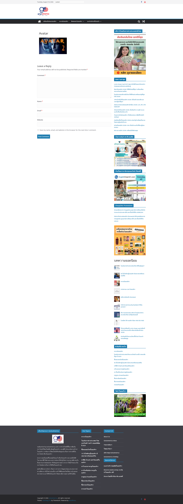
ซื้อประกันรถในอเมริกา (120, 378)
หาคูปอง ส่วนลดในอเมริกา (121, 375)
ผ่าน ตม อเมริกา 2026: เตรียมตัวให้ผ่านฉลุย (126, 130)
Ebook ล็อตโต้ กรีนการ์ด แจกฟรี (113, 476)
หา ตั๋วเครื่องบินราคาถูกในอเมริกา (123, 372)
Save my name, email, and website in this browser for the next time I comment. (68, 130)
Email (39, 111)
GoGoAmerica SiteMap (111, 457)
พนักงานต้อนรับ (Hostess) (128, 297)
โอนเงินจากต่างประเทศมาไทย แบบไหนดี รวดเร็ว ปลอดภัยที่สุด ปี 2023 (90, 443)
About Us (107, 437)
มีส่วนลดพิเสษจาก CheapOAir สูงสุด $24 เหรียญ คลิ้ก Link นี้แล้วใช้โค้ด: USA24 (129, 218)
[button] (83, 21)
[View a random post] (143, 21)
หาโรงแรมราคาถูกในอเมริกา (121, 369)
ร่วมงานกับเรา (108, 445)
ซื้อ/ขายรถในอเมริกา (119, 382)
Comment (41, 75)
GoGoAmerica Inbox (110, 441)
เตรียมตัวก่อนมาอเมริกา (49, 21)
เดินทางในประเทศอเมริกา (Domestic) (124, 216)
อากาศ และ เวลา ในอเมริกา (128, 289)
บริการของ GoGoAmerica (111, 453)
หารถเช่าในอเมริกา (119, 385)
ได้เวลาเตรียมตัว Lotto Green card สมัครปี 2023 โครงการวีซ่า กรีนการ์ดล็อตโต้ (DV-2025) (133, 330)
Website (40, 120)
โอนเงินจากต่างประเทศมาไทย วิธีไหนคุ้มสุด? (132, 266)
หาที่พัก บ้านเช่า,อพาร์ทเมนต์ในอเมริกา (124, 366)
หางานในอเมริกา (63, 21)
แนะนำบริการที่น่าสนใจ (93, 21)
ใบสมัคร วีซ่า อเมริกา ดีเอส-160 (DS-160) (132, 321)
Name (40, 101)
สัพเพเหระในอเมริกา (76, 21)
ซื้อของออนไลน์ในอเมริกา (121, 360)
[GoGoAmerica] (39, 21)
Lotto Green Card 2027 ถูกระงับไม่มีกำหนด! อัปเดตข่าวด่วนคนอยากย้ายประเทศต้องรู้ (129, 85)
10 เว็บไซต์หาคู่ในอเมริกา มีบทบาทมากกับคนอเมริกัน (128, 363)
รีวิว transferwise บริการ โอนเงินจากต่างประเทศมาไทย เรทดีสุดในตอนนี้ (132, 314)
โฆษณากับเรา (108, 449)
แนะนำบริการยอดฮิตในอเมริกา (113, 466)
